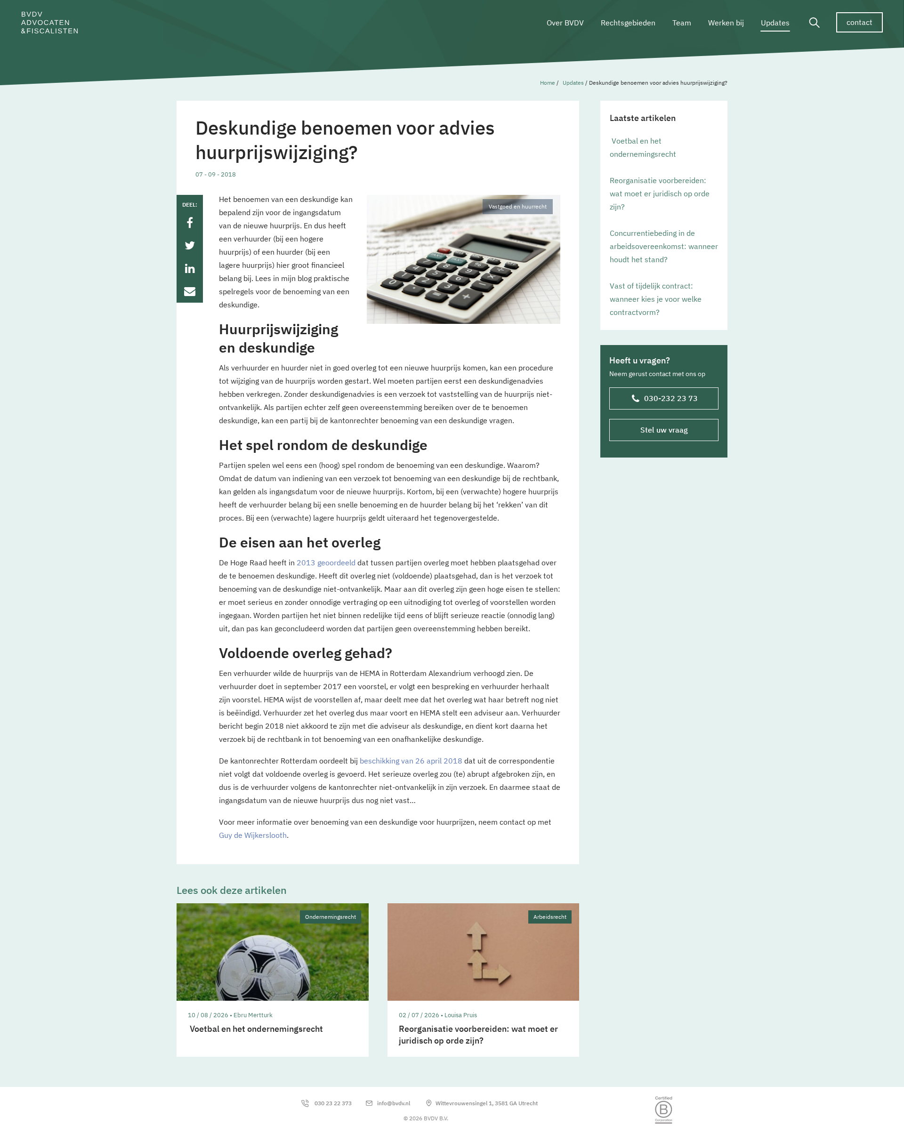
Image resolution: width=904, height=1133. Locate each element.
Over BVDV (565, 22)
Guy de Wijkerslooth (253, 835)
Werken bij (726, 22)
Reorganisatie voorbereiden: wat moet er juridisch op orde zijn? (660, 193)
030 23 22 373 (333, 1103)
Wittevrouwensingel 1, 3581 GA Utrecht (487, 1103)
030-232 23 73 (671, 398)
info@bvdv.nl (393, 1103)
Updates (775, 22)
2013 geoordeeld (326, 562)
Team (681, 22)
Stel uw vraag (664, 429)
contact (859, 22)
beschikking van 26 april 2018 (411, 760)
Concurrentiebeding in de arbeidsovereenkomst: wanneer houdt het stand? (664, 246)
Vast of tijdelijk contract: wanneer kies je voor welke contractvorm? (656, 299)
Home (547, 82)
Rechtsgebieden (628, 22)
